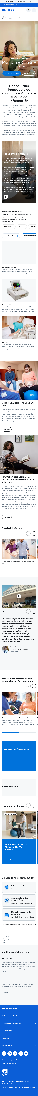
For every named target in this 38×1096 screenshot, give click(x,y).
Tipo (20, 226)
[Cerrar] (37, 1)
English (30, 1)
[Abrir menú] (34, 10)
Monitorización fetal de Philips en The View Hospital (16, 847)
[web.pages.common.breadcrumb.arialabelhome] (3, 17)
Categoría (7, 226)
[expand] (33, 543)
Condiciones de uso (22, 1081)
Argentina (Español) (8, 1063)
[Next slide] (34, 533)
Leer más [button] (7, 429)
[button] (19, 549)
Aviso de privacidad (8, 1081)
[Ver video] (6, 197)
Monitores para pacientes (27, 17)
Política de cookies (8, 1084)
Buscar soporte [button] (29, 73)
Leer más (5, 975)
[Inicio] (8, 10)
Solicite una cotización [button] (11, 73)
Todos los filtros (11, 235)
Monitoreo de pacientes (12, 17)
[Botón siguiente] (34, 686)
